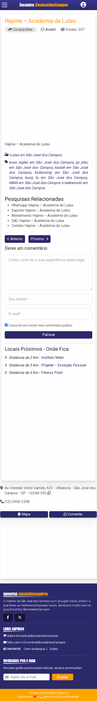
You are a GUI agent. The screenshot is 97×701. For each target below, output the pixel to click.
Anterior (16, 239)
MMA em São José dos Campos (34, 183)
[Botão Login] (83, 5)
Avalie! (50, 29)
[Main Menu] (4, 4)
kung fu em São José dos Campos (56, 177)
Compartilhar (22, 29)
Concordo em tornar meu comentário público (40, 325)
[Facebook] (7, 617)
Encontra (44, 4)
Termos (34, 692)
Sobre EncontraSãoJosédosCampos (32, 635)
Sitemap (63, 692)
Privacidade (48, 692)
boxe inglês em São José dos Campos (41, 162)
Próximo (38, 239)
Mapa (25, 514)
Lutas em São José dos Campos (36, 155)
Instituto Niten (52, 357)
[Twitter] (20, 617)
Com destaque (34, 649)
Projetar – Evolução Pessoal (63, 365)
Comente (75, 514)
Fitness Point (51, 372)
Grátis (54, 649)
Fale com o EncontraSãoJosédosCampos (36, 642)
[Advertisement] (48, 89)
